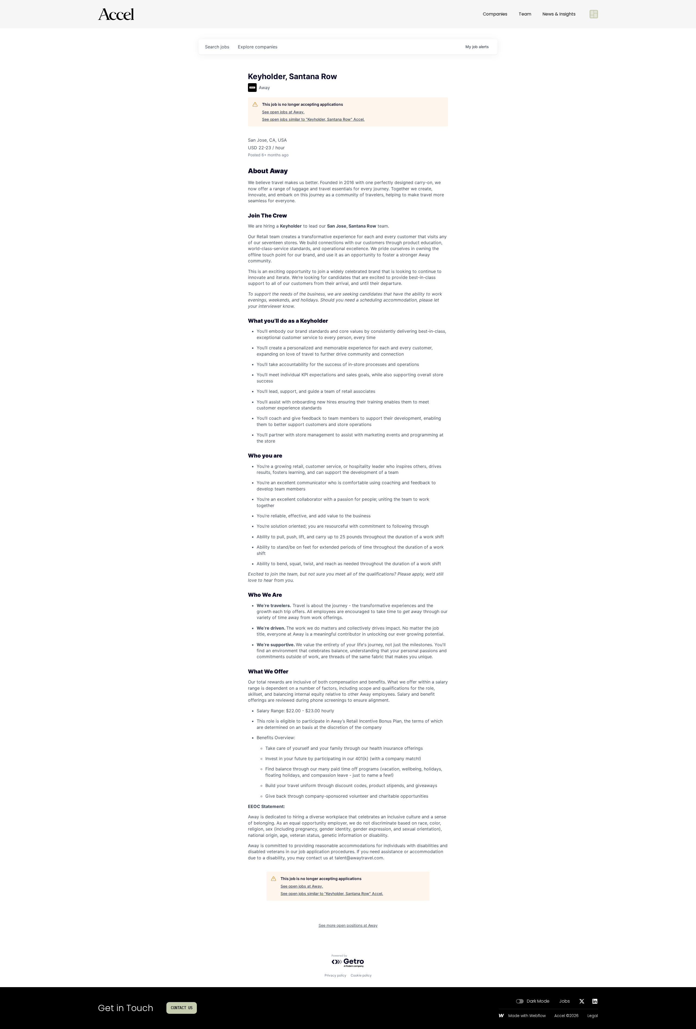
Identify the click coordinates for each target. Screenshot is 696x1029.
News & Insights (559, 14)
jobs (217, 46)
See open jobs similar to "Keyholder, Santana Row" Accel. (313, 119)
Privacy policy (335, 975)
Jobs (564, 1001)
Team (525, 14)
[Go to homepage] (116, 14)
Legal (593, 1016)
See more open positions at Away (348, 925)
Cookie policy (361, 975)
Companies (495, 14)
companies (257, 46)
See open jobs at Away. (283, 112)
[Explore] (593, 14)
